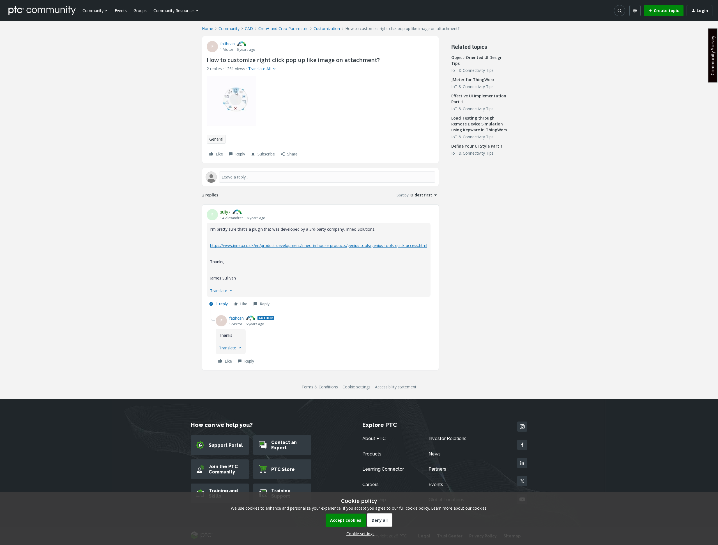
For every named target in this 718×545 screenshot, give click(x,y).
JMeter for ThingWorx (472, 79)
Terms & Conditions (320, 387)
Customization (327, 28)
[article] (320, 258)
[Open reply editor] (320, 177)
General (216, 139)
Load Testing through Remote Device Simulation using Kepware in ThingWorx (479, 123)
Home (207, 28)
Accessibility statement (395, 387)
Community (229, 28)
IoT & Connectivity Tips (472, 70)
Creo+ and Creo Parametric (283, 28)
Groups (140, 10)
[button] (664, 10)
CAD (249, 28)
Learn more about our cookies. (459, 508)
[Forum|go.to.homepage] (42, 10)
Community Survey (713, 55)
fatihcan (227, 43)
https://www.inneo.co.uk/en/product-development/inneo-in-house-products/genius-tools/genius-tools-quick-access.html (318, 245)
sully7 (225, 212)
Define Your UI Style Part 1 (477, 146)
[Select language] (635, 10)
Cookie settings (356, 387)
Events (121, 10)
